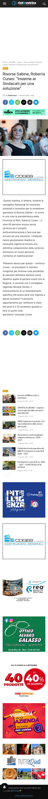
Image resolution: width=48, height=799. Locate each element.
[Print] (30, 102)
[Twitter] (11, 102)
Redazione (12, 95)
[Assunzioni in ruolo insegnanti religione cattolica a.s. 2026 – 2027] (9, 438)
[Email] (23, 102)
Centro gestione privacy (24, 796)
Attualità (12, 62)
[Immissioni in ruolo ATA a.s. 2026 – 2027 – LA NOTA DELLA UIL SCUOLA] (9, 465)
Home (5, 62)
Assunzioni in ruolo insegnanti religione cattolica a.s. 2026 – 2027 (30, 437)
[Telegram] (36, 102)
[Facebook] (5, 102)
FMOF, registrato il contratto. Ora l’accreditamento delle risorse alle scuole (31, 424)
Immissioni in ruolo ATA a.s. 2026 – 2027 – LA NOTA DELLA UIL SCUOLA (31, 464)
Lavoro (19, 62)
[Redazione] (4, 95)
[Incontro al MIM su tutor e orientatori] (9, 398)
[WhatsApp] (17, 102)
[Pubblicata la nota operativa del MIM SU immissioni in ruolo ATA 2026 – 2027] (9, 451)
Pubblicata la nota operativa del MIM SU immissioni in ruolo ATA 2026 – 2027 (31, 451)
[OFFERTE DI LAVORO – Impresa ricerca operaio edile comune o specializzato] (9, 411)
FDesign (16, 791)
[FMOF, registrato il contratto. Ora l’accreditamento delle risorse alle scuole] (9, 424)
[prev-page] (4, 475)
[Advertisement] (24, 33)
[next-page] (8, 475)
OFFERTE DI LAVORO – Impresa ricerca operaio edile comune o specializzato (31, 410)
